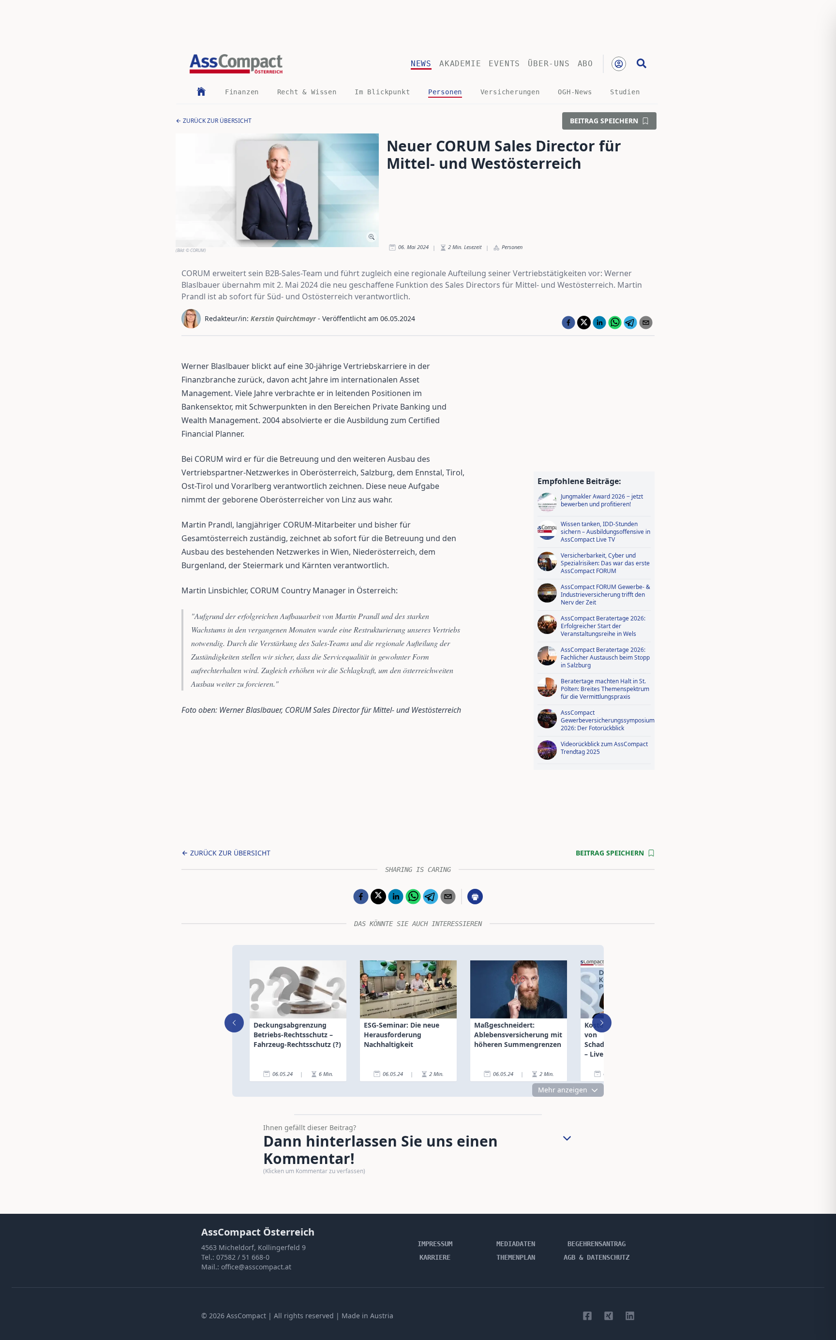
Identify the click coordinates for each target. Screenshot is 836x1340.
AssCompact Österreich (257, 1231)
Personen (445, 92)
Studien (625, 92)
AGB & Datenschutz (596, 1257)
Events (504, 63)
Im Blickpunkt (382, 92)
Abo (585, 63)
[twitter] (584, 322)
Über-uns (548, 63)
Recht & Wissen (307, 92)
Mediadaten (515, 1244)
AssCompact (246, 1315)
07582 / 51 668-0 (242, 1257)
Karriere (434, 1257)
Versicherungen (510, 92)
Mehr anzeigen (562, 1089)
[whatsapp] (615, 322)
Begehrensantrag (596, 1244)
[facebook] (568, 322)
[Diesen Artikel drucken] (475, 896)
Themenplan (515, 1257)
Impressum (435, 1244)
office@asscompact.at (256, 1266)
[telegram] (630, 322)
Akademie (460, 63)
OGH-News (575, 92)
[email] (646, 322)
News (421, 63)
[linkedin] (599, 322)
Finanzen (242, 92)
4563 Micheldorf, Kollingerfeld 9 (253, 1247)
